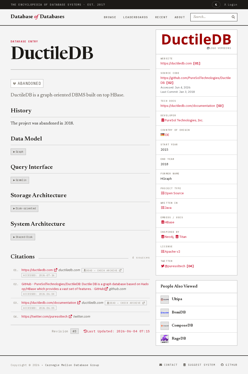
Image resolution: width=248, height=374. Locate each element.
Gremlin (21, 180)
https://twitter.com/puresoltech (45, 316)
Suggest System (201, 364)
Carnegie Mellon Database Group (72, 365)
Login (232, 4)
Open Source (174, 193)
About (180, 17)
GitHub (231, 364)
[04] (190, 266)
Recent (161, 17)
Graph (19, 151)
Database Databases (37, 17)
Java (168, 207)
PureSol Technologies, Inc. (184, 120)
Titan (182, 236)
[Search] (233, 17)
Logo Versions (220, 48)
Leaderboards (135, 17)
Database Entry (24, 41)
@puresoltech (175, 266)
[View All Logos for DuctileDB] (196, 39)
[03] (220, 105)
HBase (169, 222)
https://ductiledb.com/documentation (188, 105)
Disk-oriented (26, 208)
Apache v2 (172, 251)
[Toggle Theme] (216, 4)
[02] (170, 82)
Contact (171, 364)
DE (166, 134)
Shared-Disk (24, 237)
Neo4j (169, 236)
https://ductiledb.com (176, 63)
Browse (110, 17)
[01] (197, 63)
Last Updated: (118, 331)
